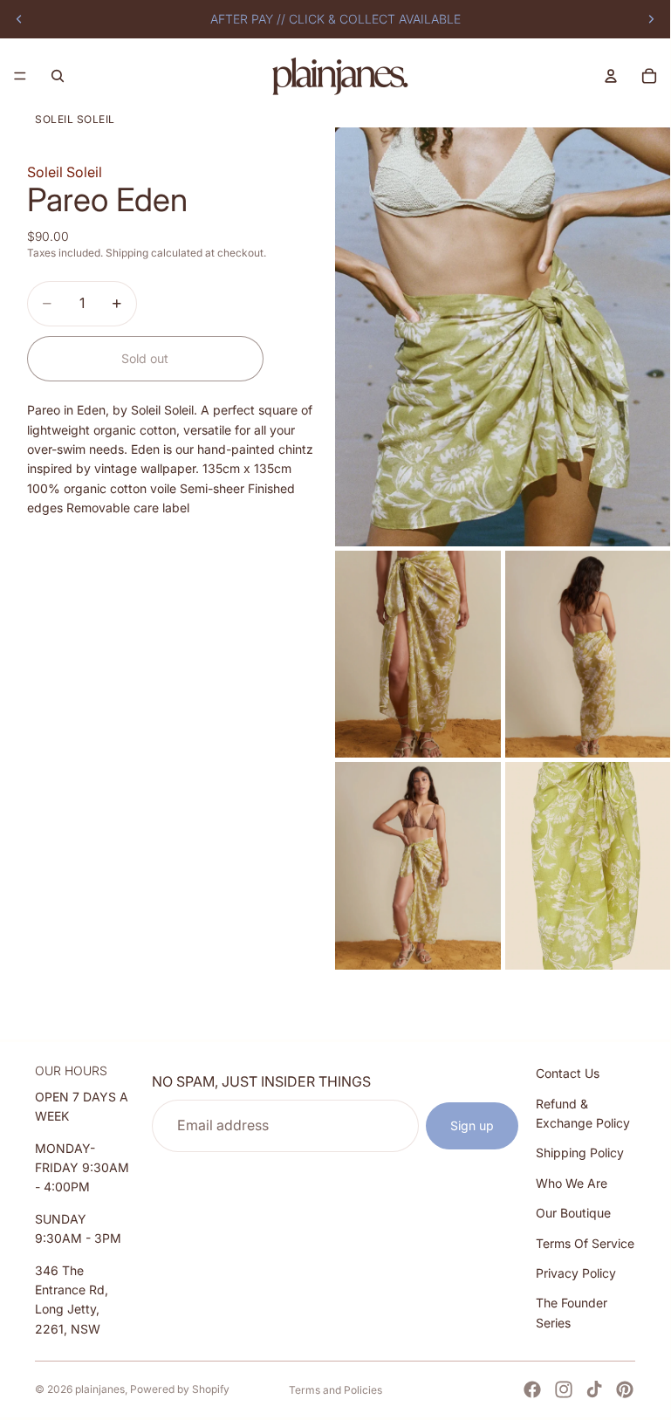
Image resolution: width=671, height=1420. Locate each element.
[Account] (611, 76)
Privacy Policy (576, 1273)
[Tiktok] (594, 1389)
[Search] (57, 76)
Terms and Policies (335, 1389)
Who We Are (571, 1182)
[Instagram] (563, 1389)
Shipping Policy (580, 1152)
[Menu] (20, 76)
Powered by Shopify (179, 1389)
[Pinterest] (624, 1389)
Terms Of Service (585, 1242)
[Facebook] (532, 1389)
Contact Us (567, 1073)
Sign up (472, 1124)
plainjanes (100, 1389)
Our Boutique (573, 1212)
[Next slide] (651, 19)
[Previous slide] (19, 19)
